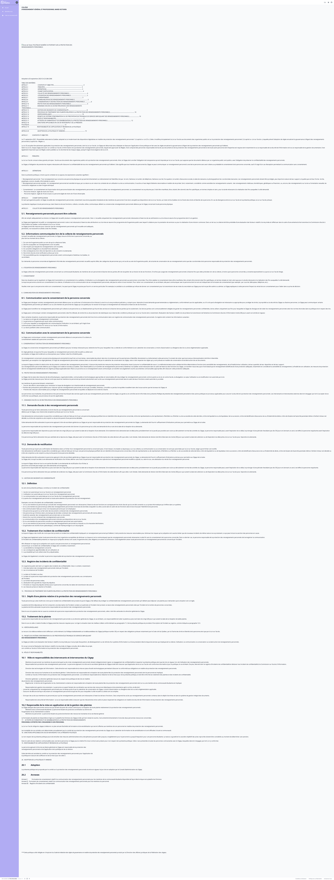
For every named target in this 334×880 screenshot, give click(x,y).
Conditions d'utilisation (300, 878)
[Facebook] (29, 879)
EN (325, 2)
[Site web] (25, 879)
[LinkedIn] (27, 879)
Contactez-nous (328, 878)
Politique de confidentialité (315, 878)
